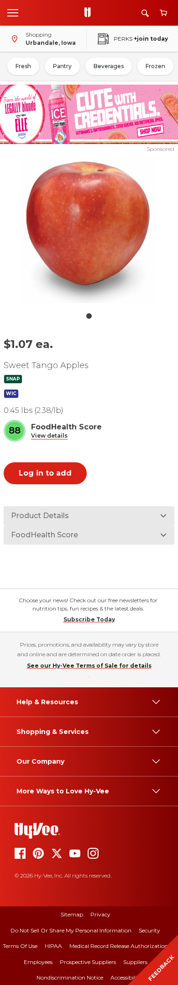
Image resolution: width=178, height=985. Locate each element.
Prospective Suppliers (88, 961)
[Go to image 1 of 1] (89, 315)
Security (149, 930)
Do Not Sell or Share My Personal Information (70, 930)
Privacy (100, 914)
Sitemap (72, 914)
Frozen (155, 66)
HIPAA (53, 945)
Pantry (62, 66)
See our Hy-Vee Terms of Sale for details (89, 665)
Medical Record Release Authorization (118, 945)
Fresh (23, 66)
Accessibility (126, 977)
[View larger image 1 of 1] (89, 230)
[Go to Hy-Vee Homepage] (89, 12)
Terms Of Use (20, 945)
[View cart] (163, 13)
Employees (38, 961)
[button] (49, 436)
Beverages (109, 66)
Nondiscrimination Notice (70, 977)
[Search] (145, 13)
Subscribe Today (89, 619)
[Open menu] (12, 12)
